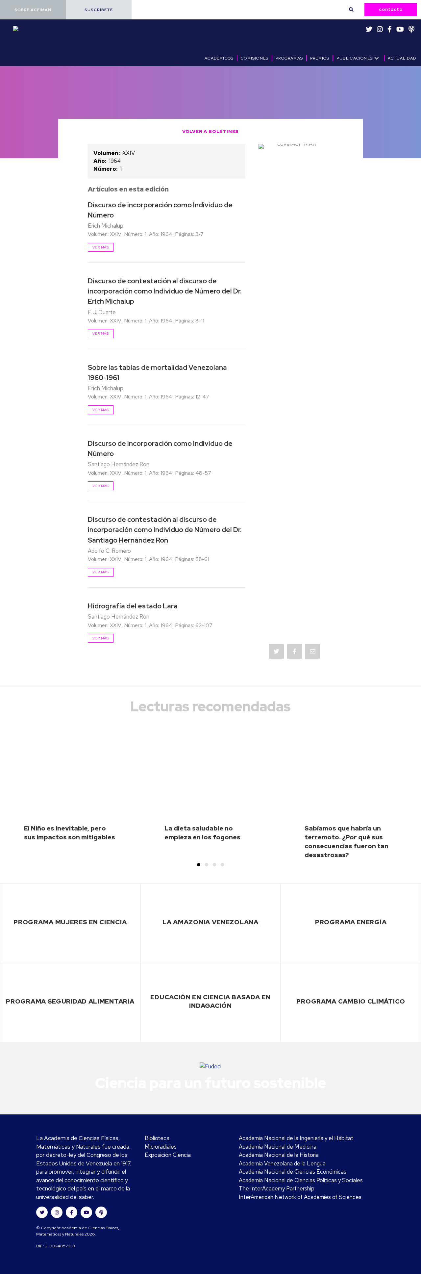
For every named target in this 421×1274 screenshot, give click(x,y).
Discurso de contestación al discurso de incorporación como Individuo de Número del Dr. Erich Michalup (165, 291)
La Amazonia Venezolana (210, 922)
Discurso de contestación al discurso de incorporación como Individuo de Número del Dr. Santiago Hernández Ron (165, 529)
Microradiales (161, 1146)
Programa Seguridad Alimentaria (70, 1001)
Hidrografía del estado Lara (133, 605)
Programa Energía (350, 922)
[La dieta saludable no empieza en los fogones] (210, 794)
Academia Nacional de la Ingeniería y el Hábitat (296, 1138)
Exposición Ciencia (168, 1155)
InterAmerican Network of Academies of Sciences (300, 1197)
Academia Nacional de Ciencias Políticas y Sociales (301, 1180)
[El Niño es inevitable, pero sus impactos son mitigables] (70, 794)
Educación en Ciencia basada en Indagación (210, 1001)
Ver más (100, 247)
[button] (33, 9)
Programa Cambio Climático (350, 1001)
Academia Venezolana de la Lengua (282, 1163)
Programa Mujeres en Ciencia (70, 922)
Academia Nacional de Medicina (277, 1146)
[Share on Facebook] (294, 651)
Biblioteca (157, 1138)
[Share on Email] (312, 651)
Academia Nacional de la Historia (279, 1155)
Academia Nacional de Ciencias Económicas (292, 1171)
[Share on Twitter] (276, 651)
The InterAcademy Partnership (276, 1188)
